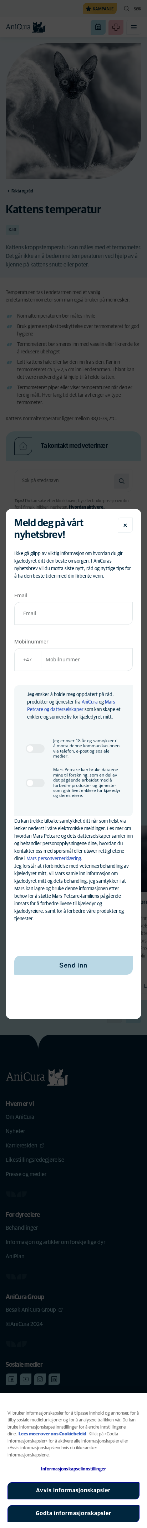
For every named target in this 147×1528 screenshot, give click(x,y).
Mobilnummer (31, 641)
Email (20, 595)
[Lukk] (125, 525)
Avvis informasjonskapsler (73, 1490)
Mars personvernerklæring (53, 858)
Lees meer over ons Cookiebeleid (52, 1434)
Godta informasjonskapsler (73, 1513)
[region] (73, 1460)
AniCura (90, 702)
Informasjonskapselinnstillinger (73, 1469)
